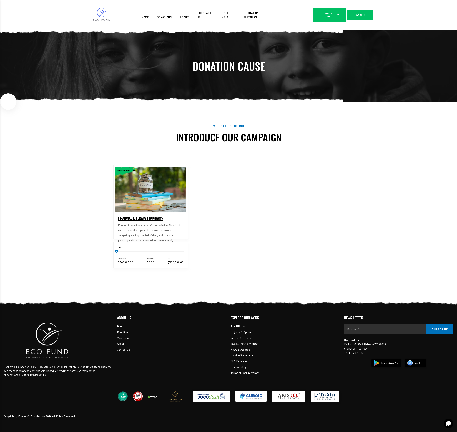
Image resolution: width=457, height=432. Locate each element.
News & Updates (240, 349)
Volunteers (123, 338)
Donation (122, 332)
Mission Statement (242, 355)
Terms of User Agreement (246, 372)
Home (120, 326)
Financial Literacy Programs (140, 218)
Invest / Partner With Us (244, 343)
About (120, 343)
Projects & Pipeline (241, 332)
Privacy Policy (238, 367)
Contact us (123, 349)
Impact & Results (241, 338)
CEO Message (239, 361)
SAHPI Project (239, 326)
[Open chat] (448, 423)
